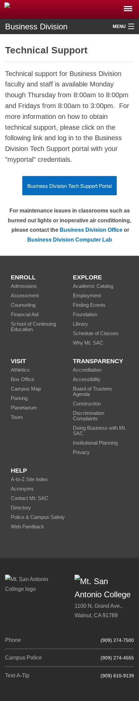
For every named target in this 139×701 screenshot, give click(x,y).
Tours (17, 417)
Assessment (25, 295)
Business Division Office (91, 230)
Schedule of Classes (95, 333)
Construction (87, 403)
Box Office (22, 379)
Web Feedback (27, 526)
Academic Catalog (93, 286)
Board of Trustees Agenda (92, 391)
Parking (19, 398)
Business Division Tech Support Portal (69, 185)
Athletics (20, 370)
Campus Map (26, 389)
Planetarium (24, 407)
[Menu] (128, 6)
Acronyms (22, 489)
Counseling (23, 305)
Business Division (36, 26)
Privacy (81, 452)
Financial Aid (24, 314)
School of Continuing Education (33, 326)
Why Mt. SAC (88, 343)
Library (80, 324)
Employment (87, 295)
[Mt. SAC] (69, 9)
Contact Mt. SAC (29, 498)
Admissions (24, 286)
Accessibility (87, 379)
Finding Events (89, 305)
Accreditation (87, 370)
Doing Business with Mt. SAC (99, 430)
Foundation (85, 314)
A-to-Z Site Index (29, 479)
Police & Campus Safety (38, 517)
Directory (21, 507)
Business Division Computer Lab (69, 240)
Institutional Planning (95, 443)
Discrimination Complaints (88, 415)
